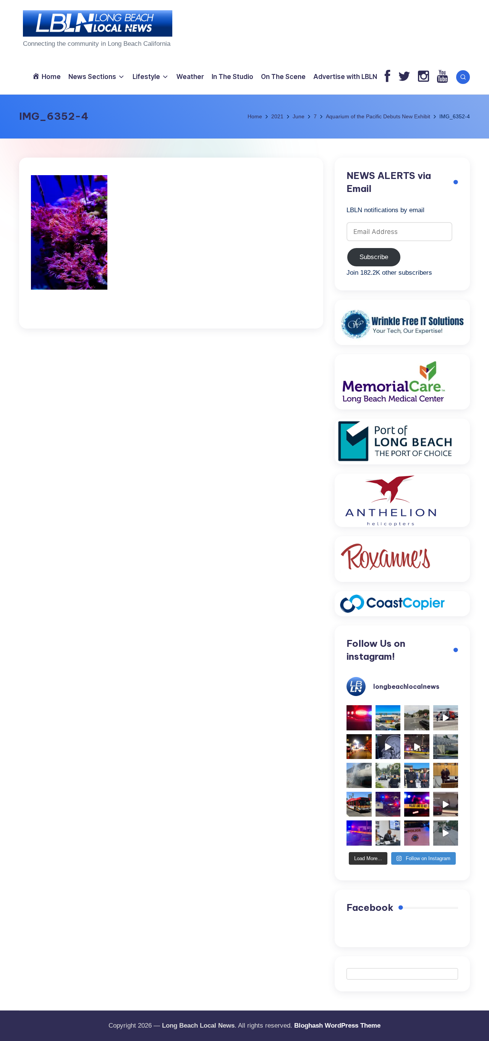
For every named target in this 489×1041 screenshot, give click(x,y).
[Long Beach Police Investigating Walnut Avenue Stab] (416, 804)
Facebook (370, 907)
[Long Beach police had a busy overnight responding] (388, 804)
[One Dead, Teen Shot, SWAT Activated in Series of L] (359, 833)
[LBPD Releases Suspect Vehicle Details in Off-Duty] (445, 833)
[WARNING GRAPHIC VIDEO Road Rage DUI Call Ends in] (445, 804)
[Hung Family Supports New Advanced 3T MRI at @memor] (388, 746)
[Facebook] (387, 77)
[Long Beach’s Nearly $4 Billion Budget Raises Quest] (445, 775)
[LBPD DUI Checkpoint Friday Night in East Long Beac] (359, 746)
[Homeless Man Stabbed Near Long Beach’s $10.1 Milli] (388, 717)
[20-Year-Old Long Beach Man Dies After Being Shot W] (416, 717)
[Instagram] (423, 77)
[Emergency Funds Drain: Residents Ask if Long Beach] (388, 833)
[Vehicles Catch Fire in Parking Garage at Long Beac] (359, 775)
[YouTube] (442, 77)
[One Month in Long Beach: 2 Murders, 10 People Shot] (388, 775)
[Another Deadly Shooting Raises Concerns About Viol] (416, 775)
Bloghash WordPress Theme (337, 1025)
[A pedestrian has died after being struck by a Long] (359, 804)
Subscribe (373, 257)
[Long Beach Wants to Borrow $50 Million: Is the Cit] (445, 746)
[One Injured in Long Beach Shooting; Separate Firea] (416, 833)
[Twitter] (404, 77)
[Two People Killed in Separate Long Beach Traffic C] (359, 717)
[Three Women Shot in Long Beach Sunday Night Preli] (416, 746)
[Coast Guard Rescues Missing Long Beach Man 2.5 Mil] (445, 717)
